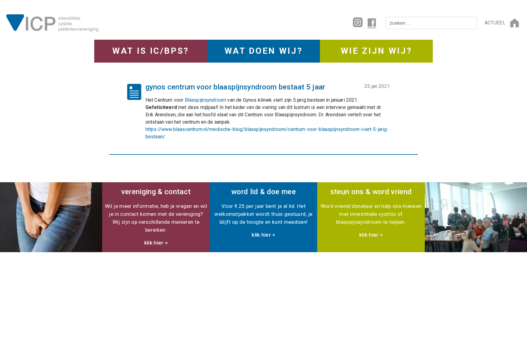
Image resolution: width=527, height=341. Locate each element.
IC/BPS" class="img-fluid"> (133, 22)
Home (514, 23)
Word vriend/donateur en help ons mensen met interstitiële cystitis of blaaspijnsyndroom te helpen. (371, 212)
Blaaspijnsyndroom (205, 100)
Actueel (495, 23)
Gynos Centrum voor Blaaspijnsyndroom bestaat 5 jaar (235, 87)
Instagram (358, 22)
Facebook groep (372, 23)
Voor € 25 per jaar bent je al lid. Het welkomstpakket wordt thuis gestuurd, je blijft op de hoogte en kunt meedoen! (263, 212)
